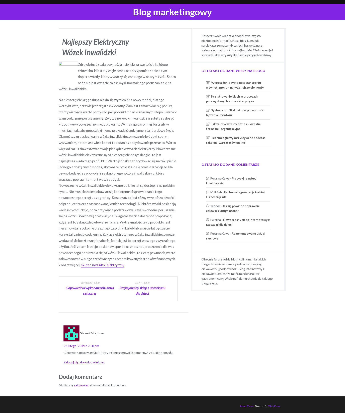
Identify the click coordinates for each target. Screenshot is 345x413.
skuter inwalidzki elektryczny (102, 265)
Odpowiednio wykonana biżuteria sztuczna (90, 288)
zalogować (81, 385)
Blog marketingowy (172, 11)
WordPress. (274, 406)
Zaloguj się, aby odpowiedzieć (83, 362)
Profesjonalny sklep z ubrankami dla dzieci (142, 288)
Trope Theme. (247, 406)
